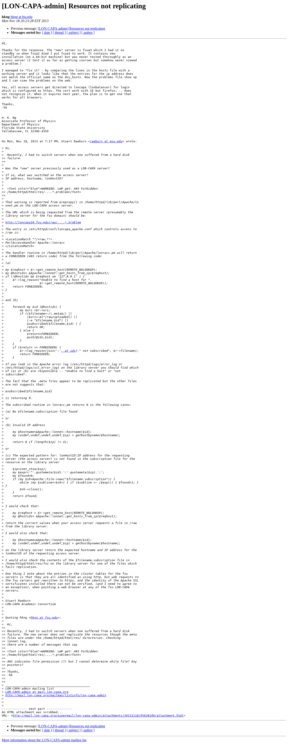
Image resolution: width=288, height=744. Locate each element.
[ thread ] (59, 32)
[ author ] (87, 32)
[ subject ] (74, 32)
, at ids (68, 350)
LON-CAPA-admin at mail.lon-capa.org (36, 692)
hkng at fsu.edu (21, 17)
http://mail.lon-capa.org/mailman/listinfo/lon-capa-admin (55, 695)
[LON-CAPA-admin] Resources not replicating (71, 28)
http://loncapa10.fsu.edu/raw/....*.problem (43, 222)
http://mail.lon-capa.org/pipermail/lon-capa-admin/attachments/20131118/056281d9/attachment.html (98, 715)
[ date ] (47, 32)
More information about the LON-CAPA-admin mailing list (44, 740)
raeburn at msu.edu (106, 141)
